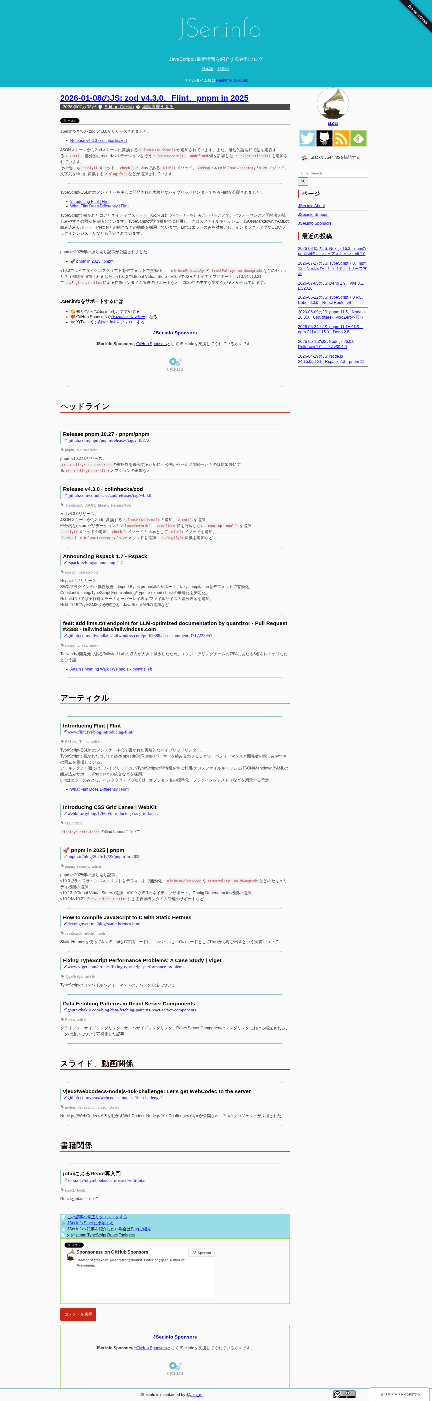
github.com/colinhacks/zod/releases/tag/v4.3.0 (109, 495)
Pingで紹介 (141, 1229)
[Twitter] (308, 138)
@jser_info (106, 322)
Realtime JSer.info (232, 80)
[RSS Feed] (342, 138)
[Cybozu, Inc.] (175, 371)
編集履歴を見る (158, 106)
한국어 (223, 69)
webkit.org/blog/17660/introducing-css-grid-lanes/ (113, 813)
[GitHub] (324, 138)
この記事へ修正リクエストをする (97, 1217)
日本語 (207, 69)
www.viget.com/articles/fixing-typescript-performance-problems (126, 966)
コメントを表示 (78, 1314)
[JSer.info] (216, 30)
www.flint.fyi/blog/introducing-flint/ (101, 731)
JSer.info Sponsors (175, 332)
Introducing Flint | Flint (90, 201)
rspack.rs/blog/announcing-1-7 (95, 562)
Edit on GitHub (119, 106)
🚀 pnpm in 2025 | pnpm (92, 261)
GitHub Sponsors (151, 344)
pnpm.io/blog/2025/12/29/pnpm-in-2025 (104, 856)
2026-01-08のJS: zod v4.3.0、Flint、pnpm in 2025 (154, 97)
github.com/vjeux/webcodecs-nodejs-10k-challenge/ (115, 1097)
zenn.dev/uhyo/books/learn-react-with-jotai (107, 1180)
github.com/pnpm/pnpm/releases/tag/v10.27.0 (109, 440)
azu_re (196, 1395)
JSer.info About (311, 206)
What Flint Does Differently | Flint (99, 206)
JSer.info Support (313, 214)
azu (333, 122)
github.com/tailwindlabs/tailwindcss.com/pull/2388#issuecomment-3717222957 (140, 635)
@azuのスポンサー (128, 317)
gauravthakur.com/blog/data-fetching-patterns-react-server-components (132, 1009)
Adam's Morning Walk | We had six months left (111, 669)
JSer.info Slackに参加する (90, 1223)
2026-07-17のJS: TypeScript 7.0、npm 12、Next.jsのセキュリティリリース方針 (332, 268)
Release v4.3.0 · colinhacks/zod (98, 140)
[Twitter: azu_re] (333, 103)
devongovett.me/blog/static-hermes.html (104, 923)
